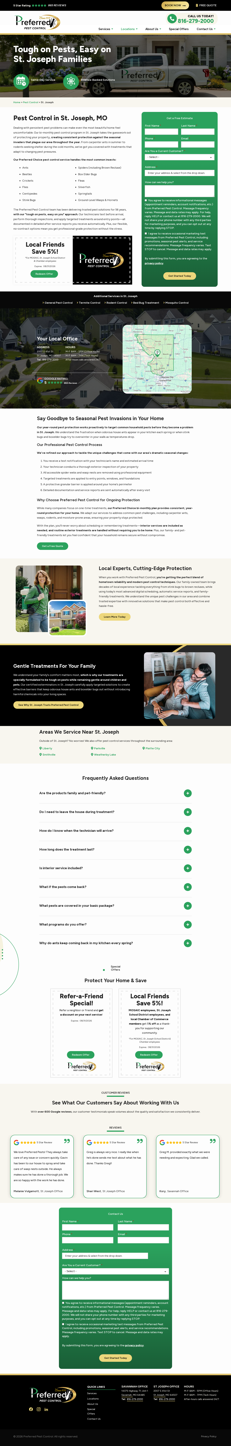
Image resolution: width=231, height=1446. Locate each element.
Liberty (47, 748)
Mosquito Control (177, 302)
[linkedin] (46, 1409)
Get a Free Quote (52, 546)
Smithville (49, 754)
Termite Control (89, 302)
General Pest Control (59, 302)
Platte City (153, 748)
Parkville (99, 748)
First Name (152, 125)
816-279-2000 (50, 359)
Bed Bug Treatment (146, 302)
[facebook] (31, 1409)
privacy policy (154, 263)
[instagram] (39, 1409)
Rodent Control (117, 302)
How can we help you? (159, 182)
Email (184, 138)
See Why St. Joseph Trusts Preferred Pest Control (48, 704)
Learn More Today (115, 616)
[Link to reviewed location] (42, 1142)
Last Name (188, 125)
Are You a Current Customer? (164, 151)
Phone (149, 138)
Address (150, 167)
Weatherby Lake (105, 754)
